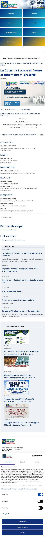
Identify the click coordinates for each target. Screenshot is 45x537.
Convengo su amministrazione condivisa (18, 300)
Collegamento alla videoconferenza (13, 240)
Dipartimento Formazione (20, 63)
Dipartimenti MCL (5, 63)
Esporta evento (26, 109)
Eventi (33, 63)
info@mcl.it (18, 449)
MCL (29, 63)
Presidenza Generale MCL (12, 291)
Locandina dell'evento (10, 230)
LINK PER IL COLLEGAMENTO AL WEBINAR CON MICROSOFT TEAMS (22, 135)
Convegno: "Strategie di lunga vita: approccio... (21, 311)
